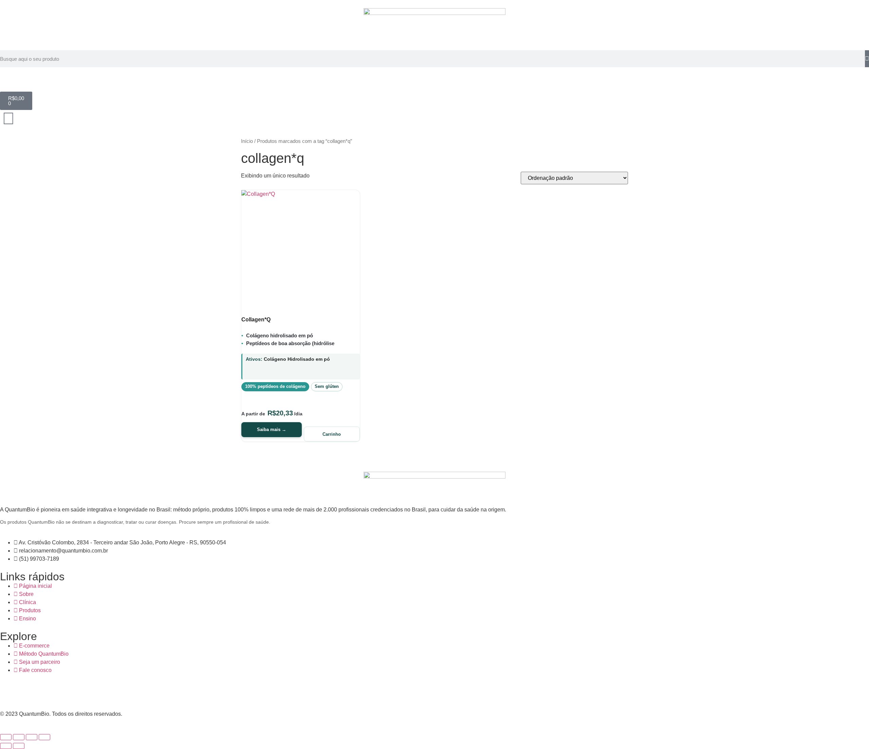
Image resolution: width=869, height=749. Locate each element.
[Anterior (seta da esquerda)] (6, 746)
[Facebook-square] (8, 690)
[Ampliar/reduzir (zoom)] (6, 737)
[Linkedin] (26, 690)
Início (247, 141)
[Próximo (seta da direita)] (18, 746)
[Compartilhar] (31, 737)
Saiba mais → (271, 429)
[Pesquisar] (867, 58)
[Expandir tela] (18, 737)
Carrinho (331, 434)
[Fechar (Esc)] (44, 737)
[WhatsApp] (63, 690)
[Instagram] (45, 690)
